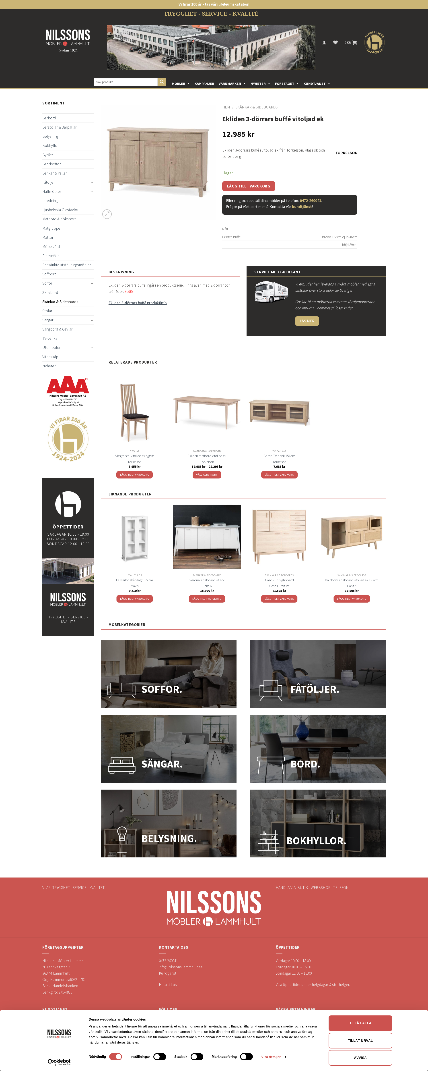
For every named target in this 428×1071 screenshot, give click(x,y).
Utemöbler (51, 347)
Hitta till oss (169, 984)
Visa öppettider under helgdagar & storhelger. (313, 984)
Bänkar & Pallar (54, 173)
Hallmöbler (51, 191)
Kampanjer (204, 83)
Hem (226, 107)
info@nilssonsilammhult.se (181, 967)
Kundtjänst (315, 83)
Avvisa (360, 1058)
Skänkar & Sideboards (60, 301)
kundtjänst (302, 206)
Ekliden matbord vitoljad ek (207, 455)
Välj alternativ (207, 474)
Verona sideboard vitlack (206, 580)
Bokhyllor (50, 145)
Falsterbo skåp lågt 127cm (134, 580)
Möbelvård (51, 246)
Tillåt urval (360, 1040)
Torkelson (135, 462)
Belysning (50, 136)
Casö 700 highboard (279, 580)
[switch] (159, 1056)
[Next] (385, 556)
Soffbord (49, 274)
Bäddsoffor (51, 164)
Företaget (284, 83)
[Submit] (162, 82)
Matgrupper (52, 228)
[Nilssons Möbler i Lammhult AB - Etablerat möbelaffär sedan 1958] (68, 42)
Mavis (134, 586)
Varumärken (230, 83)
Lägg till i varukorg (248, 186)
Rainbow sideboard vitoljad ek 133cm (352, 580)
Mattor (47, 237)
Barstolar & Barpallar (59, 127)
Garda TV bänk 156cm (279, 455)
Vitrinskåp (50, 356)
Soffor (47, 283)
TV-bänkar (50, 338)
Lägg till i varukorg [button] (134, 474)
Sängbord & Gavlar (57, 329)
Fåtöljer (48, 182)
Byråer (47, 154)
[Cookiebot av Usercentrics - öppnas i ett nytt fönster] (59, 1062)
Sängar (47, 320)
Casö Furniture (279, 586)
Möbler (178, 83)
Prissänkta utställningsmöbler (66, 264)
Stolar (47, 310)
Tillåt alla (361, 1023)
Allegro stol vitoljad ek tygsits (134, 455)
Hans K (207, 586)
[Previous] (101, 556)
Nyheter (258, 83)
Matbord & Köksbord (59, 218)
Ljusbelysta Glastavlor (60, 209)
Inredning (50, 200)
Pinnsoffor (50, 255)
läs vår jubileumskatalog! (227, 4)
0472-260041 (310, 200)
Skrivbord (50, 292)
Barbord (49, 118)
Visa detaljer (271, 1057)
